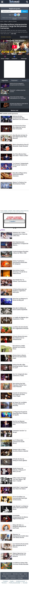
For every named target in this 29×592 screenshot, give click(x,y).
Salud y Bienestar (7, 574)
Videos (5, 21)
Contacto (5, 581)
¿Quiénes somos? (20, 581)
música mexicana (24, 210)
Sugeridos (5, 80)
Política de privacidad (14, 583)
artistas (5, 210)
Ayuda (12, 581)
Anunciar (25, 583)
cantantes (10, 210)
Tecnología (20, 578)
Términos (20, 17)
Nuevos (24, 80)
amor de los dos (20, 212)
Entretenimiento (12, 576)
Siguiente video (23, 37)
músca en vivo (12, 212)
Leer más (13, 33)
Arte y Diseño (13, 21)
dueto (14, 210)
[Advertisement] (14, 69)
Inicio (1, 21)
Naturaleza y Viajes (17, 574)
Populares (14, 80)
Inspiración (13, 578)
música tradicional (4, 212)
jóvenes (18, 210)
